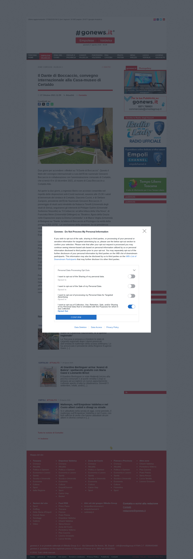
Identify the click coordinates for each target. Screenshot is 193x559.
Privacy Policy (112, 327)
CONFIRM (76, 317)
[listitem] (96, 270)
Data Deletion (80, 327)
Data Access (96, 327)
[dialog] (96, 279)
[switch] (131, 276)
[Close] (145, 232)
